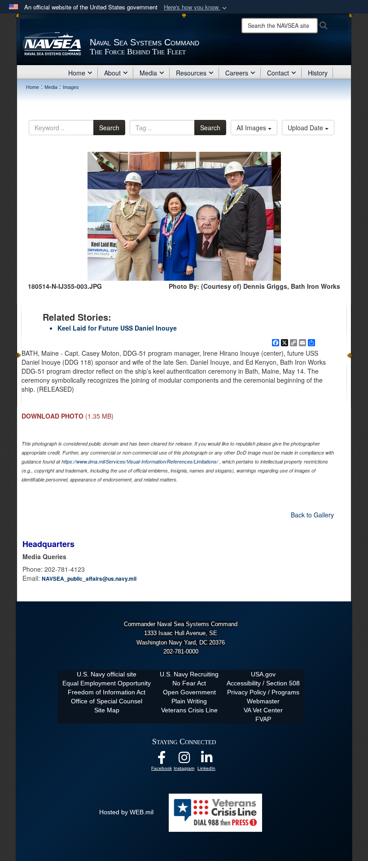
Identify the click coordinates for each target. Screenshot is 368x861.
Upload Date (306, 127)
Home (76, 72)
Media (148, 72)
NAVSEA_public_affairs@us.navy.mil (89, 578)
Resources (191, 72)
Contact (278, 72)
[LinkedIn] (206, 760)
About (112, 72)
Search (109, 127)
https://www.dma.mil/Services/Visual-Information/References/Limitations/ (139, 461)
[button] (196, 7)
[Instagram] (184, 760)
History (318, 72)
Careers (236, 72)
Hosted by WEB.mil (126, 812)
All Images (252, 127)
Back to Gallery (312, 514)
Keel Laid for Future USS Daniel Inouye (117, 327)
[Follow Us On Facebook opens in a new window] (161, 760)
